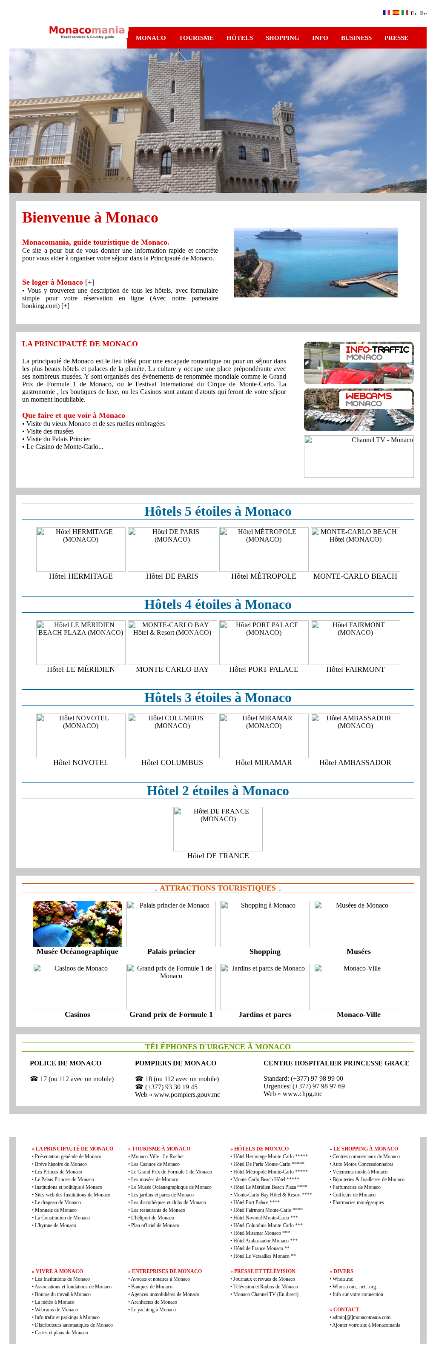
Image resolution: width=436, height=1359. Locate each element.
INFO (320, 37)
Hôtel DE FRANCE (218, 855)
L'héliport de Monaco (152, 1218)
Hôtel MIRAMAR (263, 762)
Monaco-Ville (359, 1014)
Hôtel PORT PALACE (263, 669)
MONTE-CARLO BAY (172, 669)
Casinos (77, 1014)
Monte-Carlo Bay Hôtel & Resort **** (272, 1195)
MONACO (151, 37)
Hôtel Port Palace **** (256, 1202)
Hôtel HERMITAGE (81, 576)
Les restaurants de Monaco (158, 1210)
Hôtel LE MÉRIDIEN (81, 669)
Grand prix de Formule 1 (171, 1014)
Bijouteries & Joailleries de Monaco (368, 1179)
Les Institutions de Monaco (62, 1279)
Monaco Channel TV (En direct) (265, 1294)
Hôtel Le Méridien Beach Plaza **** (270, 1187)
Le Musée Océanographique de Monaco (171, 1187)
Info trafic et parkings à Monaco (67, 1317)
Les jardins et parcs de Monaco (162, 1195)
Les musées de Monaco (154, 1179)
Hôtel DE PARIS (172, 576)
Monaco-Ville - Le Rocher (157, 1156)
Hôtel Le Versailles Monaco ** (264, 1256)
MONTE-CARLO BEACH (355, 576)
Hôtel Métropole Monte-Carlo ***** (270, 1172)
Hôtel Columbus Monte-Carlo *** (268, 1225)
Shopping (265, 951)
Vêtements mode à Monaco (360, 1172)
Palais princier (171, 951)
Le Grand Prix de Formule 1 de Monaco (171, 1172)
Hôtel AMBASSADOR (355, 762)
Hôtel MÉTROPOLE (263, 576)
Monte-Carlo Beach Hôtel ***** (266, 1179)
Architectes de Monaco (154, 1302)
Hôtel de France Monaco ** (261, 1248)
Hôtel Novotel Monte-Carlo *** (265, 1218)
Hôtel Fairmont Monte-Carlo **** (268, 1210)
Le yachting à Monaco (153, 1310)
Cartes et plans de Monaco (61, 1333)
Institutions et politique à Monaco (68, 1187)
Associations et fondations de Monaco (73, 1287)
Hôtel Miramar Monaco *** (261, 1233)
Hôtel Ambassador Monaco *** (265, 1241)
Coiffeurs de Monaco (354, 1195)
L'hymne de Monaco (55, 1225)
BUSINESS (356, 37)
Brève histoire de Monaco (61, 1164)
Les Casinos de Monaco (155, 1164)
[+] (90, 282)
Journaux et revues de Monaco (264, 1279)
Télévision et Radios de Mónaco (265, 1287)
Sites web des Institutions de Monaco (72, 1195)
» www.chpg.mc (300, 1093)
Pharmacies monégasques (358, 1202)
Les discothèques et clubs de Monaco (168, 1202)
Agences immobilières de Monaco (165, 1294)
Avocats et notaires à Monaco (160, 1279)
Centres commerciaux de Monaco (366, 1156)
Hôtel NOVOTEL (81, 762)
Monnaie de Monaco (56, 1210)
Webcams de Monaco (56, 1310)
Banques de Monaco (151, 1287)
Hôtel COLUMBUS (172, 762)
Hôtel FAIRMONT (355, 669)
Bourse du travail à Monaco (63, 1294)
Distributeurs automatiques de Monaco (74, 1325)
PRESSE (396, 37)
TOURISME (196, 37)
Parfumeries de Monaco (357, 1187)
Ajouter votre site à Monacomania (365, 1325)
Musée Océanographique (77, 951)
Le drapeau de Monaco (58, 1202)
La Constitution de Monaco (62, 1218)
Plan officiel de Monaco (155, 1225)
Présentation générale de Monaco (68, 1156)
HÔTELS (240, 37)
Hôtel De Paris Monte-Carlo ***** (268, 1164)
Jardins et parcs (264, 1014)
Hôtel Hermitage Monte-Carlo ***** (270, 1156)
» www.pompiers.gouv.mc (184, 1094)
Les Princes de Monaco (58, 1172)
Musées (359, 951)
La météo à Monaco (55, 1302)
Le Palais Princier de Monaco (64, 1179)
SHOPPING (282, 37)
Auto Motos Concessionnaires (362, 1164)
